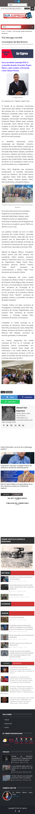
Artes (7, 727)
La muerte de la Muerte (16, 617)
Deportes (8, 724)
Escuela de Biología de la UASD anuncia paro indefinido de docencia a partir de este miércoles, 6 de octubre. (22, 700)
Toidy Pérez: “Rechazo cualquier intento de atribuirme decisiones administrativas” (16, 467)
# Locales (9, 392)
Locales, (27, 47)
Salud (7, 720)
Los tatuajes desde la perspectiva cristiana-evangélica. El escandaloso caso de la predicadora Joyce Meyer (21, 627)
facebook (17, 494)
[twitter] (19, 1)
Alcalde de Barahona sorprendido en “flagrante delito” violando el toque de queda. (21, 758)
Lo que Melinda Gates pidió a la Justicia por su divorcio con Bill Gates (21, 768)
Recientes (18, 663)
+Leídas (6, 663)
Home (3, 31)
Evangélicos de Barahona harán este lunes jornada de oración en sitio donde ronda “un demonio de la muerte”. (21, 679)
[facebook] (16, 1)
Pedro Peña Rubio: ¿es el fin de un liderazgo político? (16, 448)
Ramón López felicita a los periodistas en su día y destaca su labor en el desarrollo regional (16, 486)
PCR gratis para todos (16, 595)
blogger (6, 494)
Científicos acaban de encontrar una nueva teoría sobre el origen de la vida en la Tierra (22, 670)
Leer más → (16, 796)
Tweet (12, 397)
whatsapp (11, 402)
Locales (21, 8)
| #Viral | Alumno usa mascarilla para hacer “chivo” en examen (21, 777)
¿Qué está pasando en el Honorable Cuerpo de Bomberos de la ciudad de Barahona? (21, 587)
